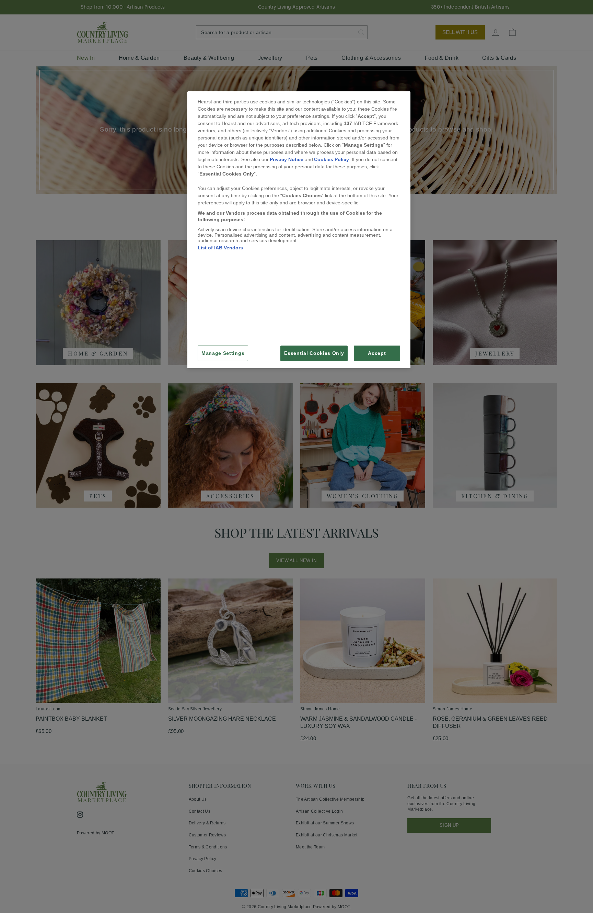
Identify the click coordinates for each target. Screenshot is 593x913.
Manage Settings (222, 353)
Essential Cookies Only (314, 353)
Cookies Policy (331, 159)
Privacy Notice (286, 159)
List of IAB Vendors (220, 247)
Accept (377, 353)
